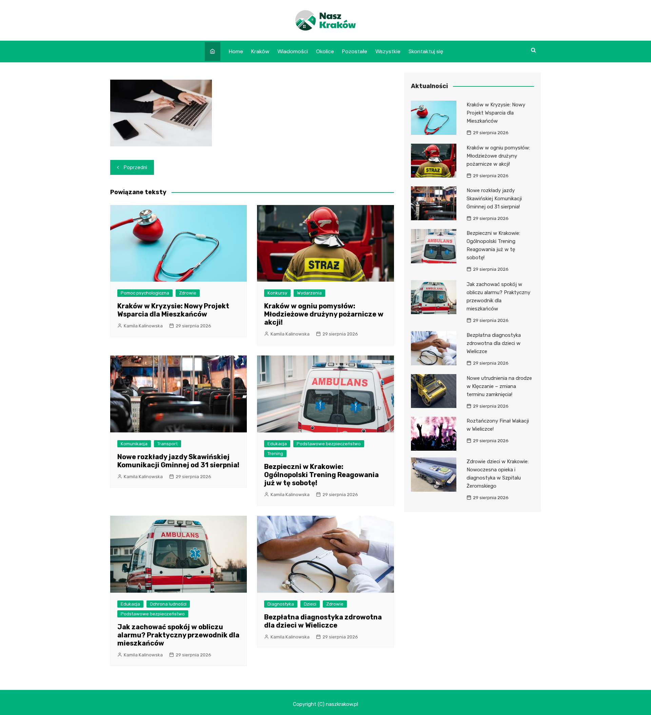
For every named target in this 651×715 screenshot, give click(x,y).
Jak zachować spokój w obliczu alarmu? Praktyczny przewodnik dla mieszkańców (178, 635)
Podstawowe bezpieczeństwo (329, 443)
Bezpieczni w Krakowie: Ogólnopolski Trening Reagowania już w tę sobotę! (321, 475)
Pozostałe (354, 51)
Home (236, 51)
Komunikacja (134, 443)
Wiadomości (292, 51)
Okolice (325, 51)
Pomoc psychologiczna (145, 292)
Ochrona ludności (168, 604)
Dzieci (310, 604)
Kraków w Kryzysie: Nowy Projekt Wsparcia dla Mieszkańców (173, 310)
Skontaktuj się (426, 51)
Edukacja (277, 443)
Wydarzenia (309, 292)
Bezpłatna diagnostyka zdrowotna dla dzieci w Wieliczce (323, 621)
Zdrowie (187, 292)
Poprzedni (135, 167)
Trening (275, 453)
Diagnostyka (281, 604)
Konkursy (277, 292)
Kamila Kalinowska (143, 325)
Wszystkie (387, 51)
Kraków (260, 51)
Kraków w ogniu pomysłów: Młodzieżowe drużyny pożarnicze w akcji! (323, 314)
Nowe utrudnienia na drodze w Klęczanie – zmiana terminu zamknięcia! (499, 386)
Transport (167, 443)
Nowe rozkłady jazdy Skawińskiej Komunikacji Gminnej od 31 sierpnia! (178, 461)
